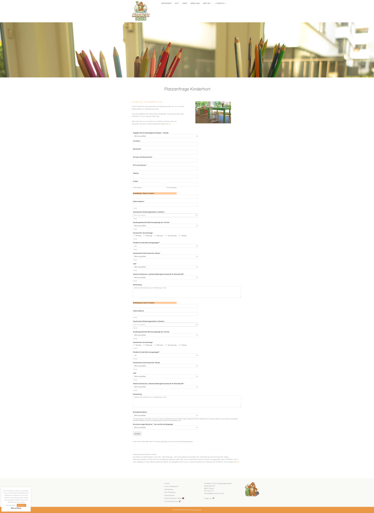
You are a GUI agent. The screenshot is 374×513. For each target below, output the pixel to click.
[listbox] (165, 215)
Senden (137, 434)
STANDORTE (220, 3)
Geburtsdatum (139, 201)
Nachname (137, 149)
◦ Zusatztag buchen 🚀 (172, 501)
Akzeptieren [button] (21, 505)
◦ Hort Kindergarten (171, 486)
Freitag (183, 236)
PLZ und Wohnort (140, 165)
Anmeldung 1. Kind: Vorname (144, 193)
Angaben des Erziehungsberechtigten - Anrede (151, 133)
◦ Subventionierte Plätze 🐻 (174, 498)
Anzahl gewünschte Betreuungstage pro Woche (151, 222)
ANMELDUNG (195, 3)
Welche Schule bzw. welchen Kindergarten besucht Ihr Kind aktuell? (158, 274)
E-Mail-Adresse (137, 187)
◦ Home (166, 483)
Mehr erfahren (16, 508)
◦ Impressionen (169, 495)
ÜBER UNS (206, 3)
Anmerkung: (137, 285)
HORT (177, 3)
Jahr (135, 264)
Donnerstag (172, 236)
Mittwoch (160, 236)
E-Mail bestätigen (171, 187)
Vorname (137, 141)
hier (169, 124)
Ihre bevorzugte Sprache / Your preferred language (153, 424)
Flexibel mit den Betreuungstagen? (146, 243)
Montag (138, 236)
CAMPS (184, 3)
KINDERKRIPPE (166, 3)
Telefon (136, 173)
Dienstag (149, 236)
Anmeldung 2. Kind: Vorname (143, 303)
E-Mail (135, 181)
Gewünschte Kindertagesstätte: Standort (149, 212)
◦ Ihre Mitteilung (169, 492)
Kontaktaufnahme (140, 412)
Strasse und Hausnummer (143, 157)
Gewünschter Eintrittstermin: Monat (147, 253)
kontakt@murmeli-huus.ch (214, 493)
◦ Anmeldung (168, 489)
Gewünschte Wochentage (143, 233)
